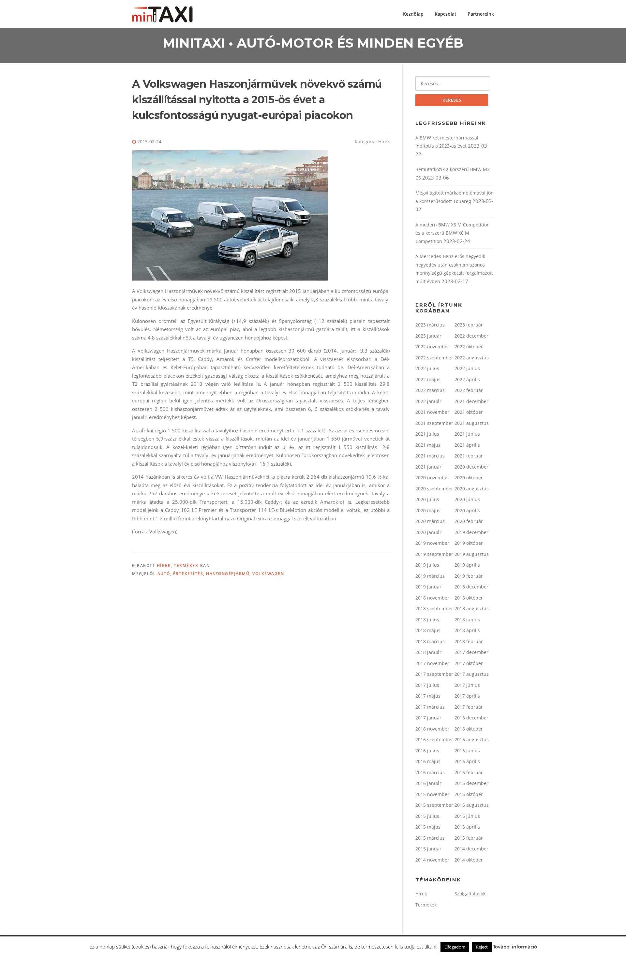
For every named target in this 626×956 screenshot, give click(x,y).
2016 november (432, 729)
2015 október (469, 794)
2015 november (432, 794)
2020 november (432, 477)
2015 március (430, 838)
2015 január (428, 849)
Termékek (186, 565)
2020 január (428, 532)
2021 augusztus (472, 423)
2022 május (427, 379)
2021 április (467, 445)
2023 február (469, 325)
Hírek (384, 141)
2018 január (428, 652)
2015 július (427, 816)
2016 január (428, 783)
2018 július (427, 619)
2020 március (430, 521)
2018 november (432, 598)
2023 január (428, 336)
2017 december (471, 652)
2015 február (469, 838)
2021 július (427, 434)
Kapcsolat (445, 14)
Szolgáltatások (470, 894)
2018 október (469, 598)
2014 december (471, 849)
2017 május (427, 696)
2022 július (427, 368)
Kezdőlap (413, 14)
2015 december (471, 783)
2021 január (428, 467)
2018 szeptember (434, 608)
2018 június (467, 619)
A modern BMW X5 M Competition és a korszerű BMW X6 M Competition (452, 233)
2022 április (467, 379)
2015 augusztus (472, 805)
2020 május (427, 510)
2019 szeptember (434, 554)
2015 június (467, 816)
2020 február (469, 521)
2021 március (430, 456)
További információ (515, 946)
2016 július (427, 750)
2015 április (467, 827)
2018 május (427, 630)
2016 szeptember (434, 739)
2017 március (430, 707)
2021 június (467, 434)
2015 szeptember (434, 805)
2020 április (467, 510)
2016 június (467, 750)
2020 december (471, 467)
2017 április (467, 696)
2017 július (427, 685)
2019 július (427, 565)
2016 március (430, 772)
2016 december (471, 718)
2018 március (430, 641)
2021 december (471, 401)
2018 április (467, 630)
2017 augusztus (472, 674)
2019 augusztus (472, 554)
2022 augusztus (472, 358)
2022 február (469, 390)
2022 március (430, 390)
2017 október (469, 663)
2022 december (471, 336)
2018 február (469, 641)
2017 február (469, 707)
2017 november (432, 663)
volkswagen (268, 573)
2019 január (428, 587)
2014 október (469, 860)
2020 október (469, 477)
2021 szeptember (434, 423)
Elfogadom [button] (454, 947)
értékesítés (188, 573)
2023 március (430, 325)
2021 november (432, 412)
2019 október (469, 543)
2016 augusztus (472, 739)
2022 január (428, 401)
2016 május (427, 761)
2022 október (469, 346)
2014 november (432, 860)
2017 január (428, 718)
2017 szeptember (434, 674)
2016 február (469, 772)
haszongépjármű (227, 573)
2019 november (432, 543)
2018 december (471, 587)
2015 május (427, 827)
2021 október (469, 412)
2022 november (432, 346)
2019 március (430, 576)
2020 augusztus (472, 488)
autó (163, 573)
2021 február (469, 456)
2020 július (427, 499)
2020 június (467, 499)
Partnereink (481, 14)
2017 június (467, 685)
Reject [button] (482, 947)
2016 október (469, 729)
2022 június (467, 368)
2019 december (471, 532)
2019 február (469, 576)
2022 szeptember (434, 358)
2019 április (467, 565)
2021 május (427, 445)
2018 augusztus (472, 608)
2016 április (467, 761)
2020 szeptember (434, 488)
